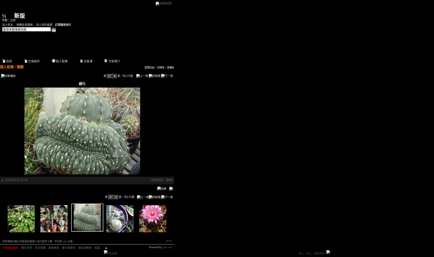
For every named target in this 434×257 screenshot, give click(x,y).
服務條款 (53, 248)
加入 (309, 253)
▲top (169, 240)
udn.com (167, 247)
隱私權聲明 (85, 248)
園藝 (20, 67)
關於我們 (26, 248)
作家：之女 (9, 20)
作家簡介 (114, 61)
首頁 (9, 61)
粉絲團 (113, 253)
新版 (19, 16)
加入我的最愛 (44, 24)
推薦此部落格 (25, 24)
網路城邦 (166, 3)
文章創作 (34, 61)
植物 (169, 180)
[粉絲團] (106, 252)
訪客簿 (88, 61)
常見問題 (40, 248)
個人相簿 (62, 61)
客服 (97, 248)
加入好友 (7, 24)
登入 (301, 253)
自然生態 (157, 180)
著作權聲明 (68, 248)
